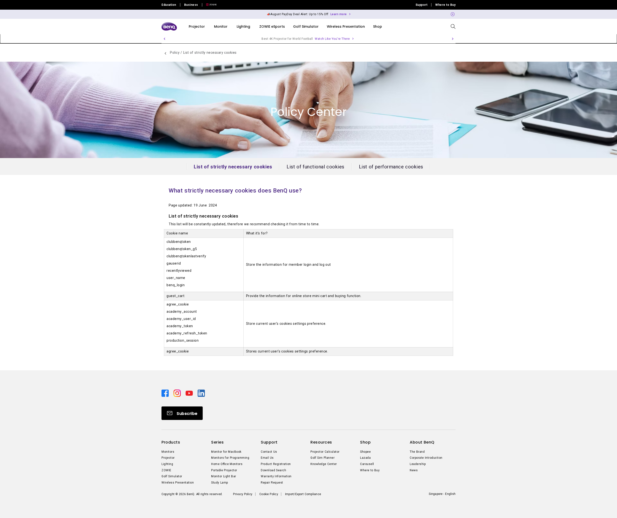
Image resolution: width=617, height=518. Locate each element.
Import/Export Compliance (303, 494)
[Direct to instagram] (178, 393)
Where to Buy (445, 5)
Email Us (267, 457)
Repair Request (272, 482)
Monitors (167, 451)
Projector (168, 457)
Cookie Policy (268, 494)
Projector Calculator (325, 451)
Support (422, 5)
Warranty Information (276, 476)
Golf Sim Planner (322, 457)
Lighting (167, 464)
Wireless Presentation (177, 482)
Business (191, 5)
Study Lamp (219, 482)
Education (168, 5)
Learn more (338, 14)
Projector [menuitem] (197, 26)
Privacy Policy (242, 494)
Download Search (273, 470)
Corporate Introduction (426, 457)
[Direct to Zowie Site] (209, 5)
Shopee (365, 451)
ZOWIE (166, 470)
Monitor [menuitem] (221, 26)
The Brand (417, 451)
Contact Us (269, 451)
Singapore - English (442, 494)
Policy (175, 52)
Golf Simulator (171, 476)
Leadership (418, 464)
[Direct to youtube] (190, 393)
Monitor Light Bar (223, 476)
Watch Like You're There (332, 38)
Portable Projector (224, 470)
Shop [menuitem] (377, 26)
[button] (453, 14)
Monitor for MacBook (226, 451)
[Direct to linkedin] (201, 393)
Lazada (365, 457)
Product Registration (276, 464)
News (414, 470)
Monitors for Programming (230, 457)
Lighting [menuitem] (243, 26)
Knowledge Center (323, 464)
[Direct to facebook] (165, 393)
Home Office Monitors (226, 464)
